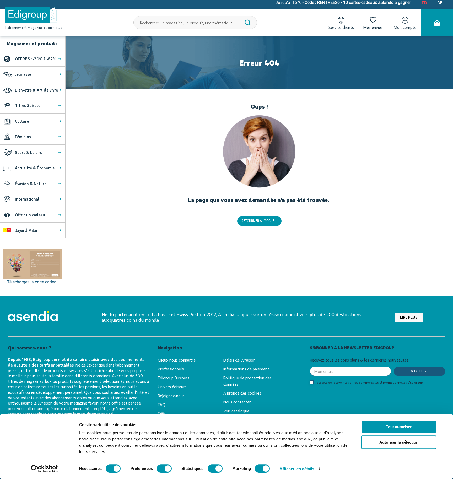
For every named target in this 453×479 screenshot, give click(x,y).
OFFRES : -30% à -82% (35, 58)
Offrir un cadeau (30, 214)
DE (440, 2)
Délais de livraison (239, 359)
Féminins (23, 136)
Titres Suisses (27, 105)
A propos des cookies (242, 392)
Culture (22, 121)
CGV (161, 413)
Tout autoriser (399, 426)
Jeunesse (23, 74)
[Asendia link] (33, 317)
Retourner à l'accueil (259, 221)
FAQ (161, 404)
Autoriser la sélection (398, 442)
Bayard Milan (26, 230)
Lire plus (409, 317)
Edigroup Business (174, 377)
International (27, 199)
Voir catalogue (236, 410)
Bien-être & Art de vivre (36, 90)
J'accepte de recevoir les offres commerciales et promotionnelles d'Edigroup (369, 382)
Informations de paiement (246, 368)
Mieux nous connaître (177, 359)
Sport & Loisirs (28, 152)
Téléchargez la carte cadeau (33, 281)
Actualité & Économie (35, 167)
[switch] (164, 468)
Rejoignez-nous (171, 395)
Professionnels (171, 368)
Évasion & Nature (30, 183)
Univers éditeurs (172, 386)
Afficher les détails (296, 468)
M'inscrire (419, 371)
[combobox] (195, 22)
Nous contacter (237, 401)
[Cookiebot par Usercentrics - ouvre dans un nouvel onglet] (44, 469)
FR (424, 2)
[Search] (247, 22)
